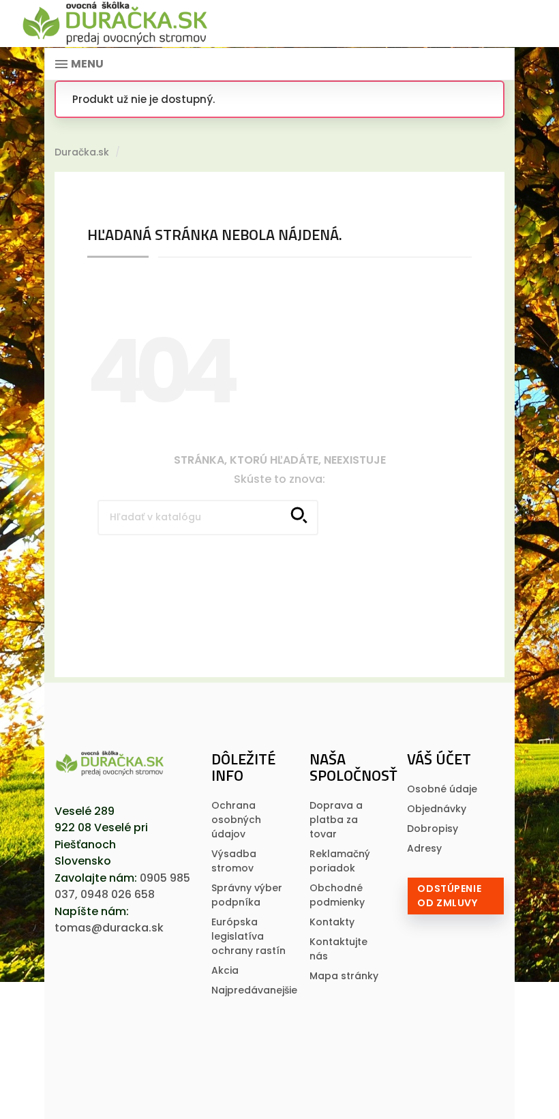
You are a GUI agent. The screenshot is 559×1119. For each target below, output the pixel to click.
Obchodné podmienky (337, 895)
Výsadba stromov (233, 861)
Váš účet (439, 759)
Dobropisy (432, 828)
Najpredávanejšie (254, 990)
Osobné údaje (442, 789)
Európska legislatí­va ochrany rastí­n (248, 936)
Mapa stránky (343, 976)
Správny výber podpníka (246, 895)
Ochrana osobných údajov (236, 820)
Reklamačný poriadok (339, 861)
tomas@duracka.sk (109, 928)
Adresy (424, 848)
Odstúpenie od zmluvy (449, 896)
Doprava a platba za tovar (336, 820)
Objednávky (436, 809)
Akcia (225, 970)
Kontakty (331, 922)
